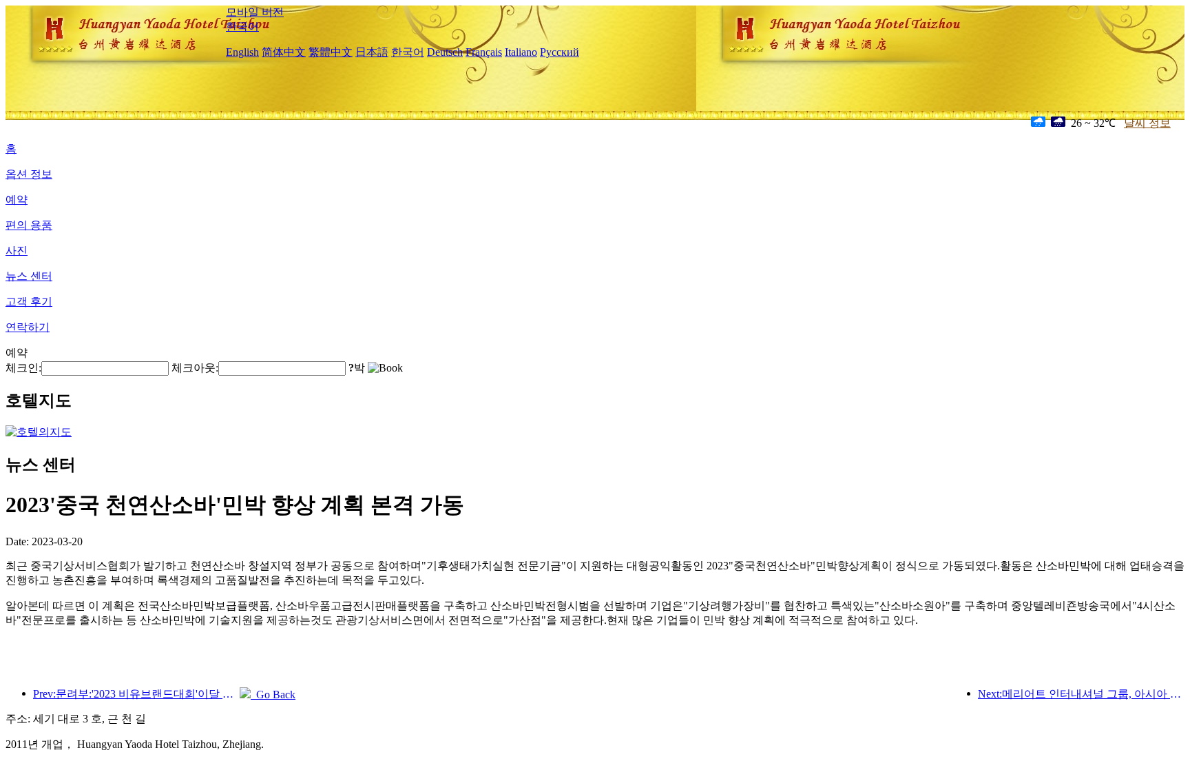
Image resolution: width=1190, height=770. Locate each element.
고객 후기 (29, 301)
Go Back (273, 694)
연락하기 (28, 327)
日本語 (371, 52)
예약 (17, 199)
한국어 (242, 26)
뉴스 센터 (29, 276)
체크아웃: (194, 368)
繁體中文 (331, 52)
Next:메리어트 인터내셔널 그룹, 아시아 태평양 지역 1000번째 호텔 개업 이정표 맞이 (1081, 694)
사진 (17, 250)
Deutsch (445, 52)
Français (484, 52)
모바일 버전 (255, 12)
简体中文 (284, 52)
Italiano (521, 52)
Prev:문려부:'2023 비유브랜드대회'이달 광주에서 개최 (136, 694)
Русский (559, 52)
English (242, 52)
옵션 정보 (29, 174)
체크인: (23, 368)
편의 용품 (29, 225)
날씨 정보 (1147, 123)
